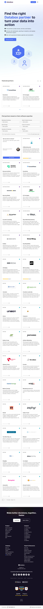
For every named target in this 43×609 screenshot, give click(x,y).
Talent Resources (8, 553)
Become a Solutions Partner (29, 556)
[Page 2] (21, 109)
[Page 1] (20, 109)
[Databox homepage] (38, 2)
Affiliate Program (27, 560)
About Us (7, 547)
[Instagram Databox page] (21, 574)
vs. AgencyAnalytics (28, 532)
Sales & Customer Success (27, 120)
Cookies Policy (30, 578)
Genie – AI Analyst (8, 529)
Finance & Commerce (26, 124)
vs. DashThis (26, 540)
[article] (11, 96)
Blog (25, 554)
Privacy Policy (20, 578)
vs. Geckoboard (27, 536)
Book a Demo (26, 520)
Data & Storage (4, 124)
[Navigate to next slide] (40, 81)
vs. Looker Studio (27, 527)
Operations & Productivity (6, 129)
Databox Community (28, 550)
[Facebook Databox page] (19, 574)
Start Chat (26, 547)
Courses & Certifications (28, 557)
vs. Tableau (26, 529)
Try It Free (17, 520)
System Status (27, 553)
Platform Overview (8, 527)
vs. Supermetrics (27, 534)
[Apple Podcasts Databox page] (29, 574)
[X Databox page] (24, 574)
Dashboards (7, 532)
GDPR (25, 578)
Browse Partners (9, 39)
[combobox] (11, 122)
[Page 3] (23, 109)
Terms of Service (13, 578)
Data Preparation (8, 536)
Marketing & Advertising (6, 120)
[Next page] (5, 500)
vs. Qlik (25, 539)
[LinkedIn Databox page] (14, 574)
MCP (6, 537)
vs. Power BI (26, 530)
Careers (6, 550)
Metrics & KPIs (8, 530)
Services (23, 129)
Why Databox (7, 549)
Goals (6, 534)
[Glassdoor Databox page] (26, 574)
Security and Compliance (28, 561)
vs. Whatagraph (27, 537)
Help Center (26, 549)
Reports (6, 533)
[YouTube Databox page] (16, 574)
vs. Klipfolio (26, 533)
